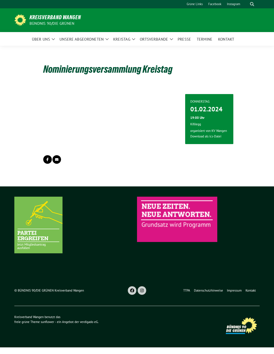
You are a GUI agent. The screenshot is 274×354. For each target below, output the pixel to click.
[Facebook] (132, 290)
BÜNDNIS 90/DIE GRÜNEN (52, 23)
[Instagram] (142, 290)
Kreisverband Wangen (55, 17)
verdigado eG (89, 322)
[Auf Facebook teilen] (47, 159)
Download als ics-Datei (205, 136)
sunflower (47, 322)
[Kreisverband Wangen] (20, 19)
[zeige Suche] (252, 4)
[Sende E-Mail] (56, 159)
